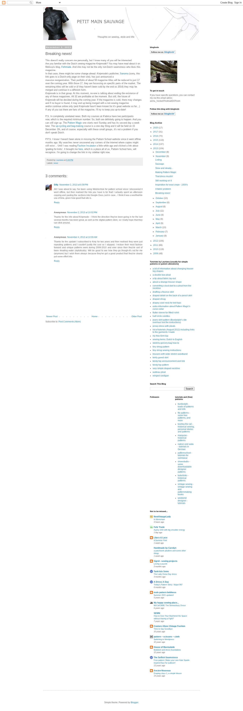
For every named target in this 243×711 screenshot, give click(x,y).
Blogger (134, 702)
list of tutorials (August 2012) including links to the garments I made (173, 330)
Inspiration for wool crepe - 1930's (171, 184)
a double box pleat (162, 275)
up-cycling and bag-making (69, 126)
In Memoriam (159, 519)
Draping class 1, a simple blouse (168, 673)
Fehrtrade (66, 67)
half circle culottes (161, 316)
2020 (156, 127)
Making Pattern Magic (165, 172)
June (158, 215)
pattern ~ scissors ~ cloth (166, 636)
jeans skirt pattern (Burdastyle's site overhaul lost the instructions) (170, 321)
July (158, 211)
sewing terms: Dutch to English (167, 339)
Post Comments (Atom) (70, 321)
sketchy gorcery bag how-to (166, 343)
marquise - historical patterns (183, 438)
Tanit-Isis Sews (161, 571)
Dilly (56, 184)
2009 (156, 253)
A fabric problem (163, 189)
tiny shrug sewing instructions (167, 350)
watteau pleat (159, 372)
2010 (156, 249)
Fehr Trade (159, 527)
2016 (156, 136)
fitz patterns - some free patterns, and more (184, 417)
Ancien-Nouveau (162, 670)
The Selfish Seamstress (166, 657)
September (161, 202)
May (158, 219)
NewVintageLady (162, 516)
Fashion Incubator (86, 145)
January (160, 236)
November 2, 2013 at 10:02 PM (82, 212)
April (158, 223)
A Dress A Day (161, 582)
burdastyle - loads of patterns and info (186, 406)
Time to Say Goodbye (163, 629)
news (56, 163)
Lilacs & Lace (160, 537)
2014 (156, 144)
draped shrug (159, 299)
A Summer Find (160, 540)
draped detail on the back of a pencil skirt (172, 295)
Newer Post (51, 316)
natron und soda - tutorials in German (186, 447)
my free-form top (160, 336)
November (161, 156)
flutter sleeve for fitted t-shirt (166, 312)
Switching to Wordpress (164, 639)
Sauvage (159, 164)
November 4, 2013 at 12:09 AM (82, 237)
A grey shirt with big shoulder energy (169, 530)
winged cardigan (161, 375)
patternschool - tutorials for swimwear (185, 455)
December (161, 152)
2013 (156, 148)
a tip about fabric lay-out (164, 278)
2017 (156, 132)
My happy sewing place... (166, 602)
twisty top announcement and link (169, 361)
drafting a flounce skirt (163, 292)
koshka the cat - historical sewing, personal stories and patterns (186, 428)
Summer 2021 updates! (164, 595)
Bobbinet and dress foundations (167, 650)
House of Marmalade (164, 647)
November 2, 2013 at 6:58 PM (73, 184)
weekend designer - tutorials (182, 500)
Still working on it (163, 180)
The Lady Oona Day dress (165, 574)
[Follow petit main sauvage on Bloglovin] (163, 115)
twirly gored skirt (160, 357)
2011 (156, 245)
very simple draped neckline (166, 368)
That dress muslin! (164, 176)
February (160, 231)
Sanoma (124, 73)
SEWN (157, 613)
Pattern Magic (75, 122)
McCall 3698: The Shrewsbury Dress (170, 605)
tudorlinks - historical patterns (183, 478)
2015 (156, 140)
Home (94, 316)
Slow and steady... (164, 168)
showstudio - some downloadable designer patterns (185, 466)
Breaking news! (162, 193)
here (80, 149)
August (159, 206)
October (160, 198)
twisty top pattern (161, 365)
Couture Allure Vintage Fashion (169, 626)
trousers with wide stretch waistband (170, 354)
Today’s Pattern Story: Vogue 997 (168, 585)
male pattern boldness (165, 592)
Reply (57, 202)
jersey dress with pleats (164, 326)
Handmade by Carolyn (165, 548)
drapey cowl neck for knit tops (167, 303)
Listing (158, 160)
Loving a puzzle (160, 564)
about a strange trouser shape (167, 282)
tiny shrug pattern (161, 346)
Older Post (136, 316)
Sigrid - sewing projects (165, 561)
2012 (156, 241)
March (159, 227)
